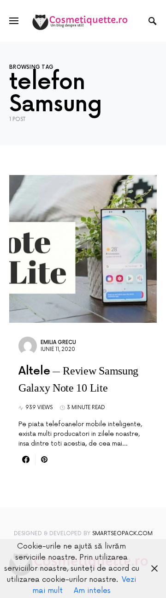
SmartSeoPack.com (122, 533)
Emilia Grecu (58, 342)
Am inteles (92, 590)
